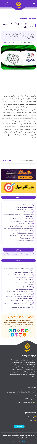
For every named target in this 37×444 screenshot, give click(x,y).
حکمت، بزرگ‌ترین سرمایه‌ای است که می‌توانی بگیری (19, 231)
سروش (14, 330)
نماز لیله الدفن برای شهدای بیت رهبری (22, 287)
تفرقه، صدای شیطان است (25, 223)
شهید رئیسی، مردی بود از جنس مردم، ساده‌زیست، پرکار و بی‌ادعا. (18, 269)
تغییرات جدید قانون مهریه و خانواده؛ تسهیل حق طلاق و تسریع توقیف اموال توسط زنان (18, 297)
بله (10, 330)
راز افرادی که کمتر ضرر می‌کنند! (24, 280)
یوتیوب (20, 335)
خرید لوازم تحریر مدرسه (28, 254)
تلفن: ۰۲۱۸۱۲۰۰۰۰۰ (29, 399)
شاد (26, 330)
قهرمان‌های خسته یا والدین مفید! (24, 289)
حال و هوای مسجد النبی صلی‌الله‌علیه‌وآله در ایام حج (19, 301)
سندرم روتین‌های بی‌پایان (26, 238)
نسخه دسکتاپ (19, 426)
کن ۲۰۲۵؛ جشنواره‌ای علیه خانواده (24, 277)
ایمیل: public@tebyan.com (25, 402)
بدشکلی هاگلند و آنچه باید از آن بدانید (23, 294)
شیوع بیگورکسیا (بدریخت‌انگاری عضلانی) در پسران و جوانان (17, 228)
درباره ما (32, 420)
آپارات (22, 330)
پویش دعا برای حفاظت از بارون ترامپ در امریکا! (21, 221)
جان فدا (30, 284)
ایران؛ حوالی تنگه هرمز (26, 212)
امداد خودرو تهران (17, 254)
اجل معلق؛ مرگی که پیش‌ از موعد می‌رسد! (22, 307)
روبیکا (18, 330)
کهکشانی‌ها (23, 18)
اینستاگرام (16, 335)
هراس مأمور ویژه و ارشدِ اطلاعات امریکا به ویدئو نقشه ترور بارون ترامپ (18, 215)
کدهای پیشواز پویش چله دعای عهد (23, 272)
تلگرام (12, 335)
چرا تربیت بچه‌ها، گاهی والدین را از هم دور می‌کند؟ (20, 226)
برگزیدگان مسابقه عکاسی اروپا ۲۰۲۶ (23, 207)
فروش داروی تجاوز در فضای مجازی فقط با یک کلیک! (19, 292)
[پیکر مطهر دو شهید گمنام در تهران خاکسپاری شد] (18, 57)
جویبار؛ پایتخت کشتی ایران (25, 205)
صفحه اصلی (32, 18)
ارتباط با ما (31, 417)
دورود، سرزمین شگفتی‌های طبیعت (23, 282)
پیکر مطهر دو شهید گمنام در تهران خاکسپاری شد (18, 25)
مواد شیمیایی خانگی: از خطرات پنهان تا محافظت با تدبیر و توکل (18, 304)
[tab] (18, 197)
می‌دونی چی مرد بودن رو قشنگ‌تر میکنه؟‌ (22, 233)
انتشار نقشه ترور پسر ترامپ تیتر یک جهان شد (21, 219)
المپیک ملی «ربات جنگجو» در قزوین (23, 210)
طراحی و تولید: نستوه (17, 441)
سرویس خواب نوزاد (7, 254)
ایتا (24, 335)
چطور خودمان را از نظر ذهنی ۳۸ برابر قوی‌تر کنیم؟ (20, 275)
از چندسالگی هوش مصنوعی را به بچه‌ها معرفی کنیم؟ (19, 235)
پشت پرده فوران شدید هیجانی (24, 240)
